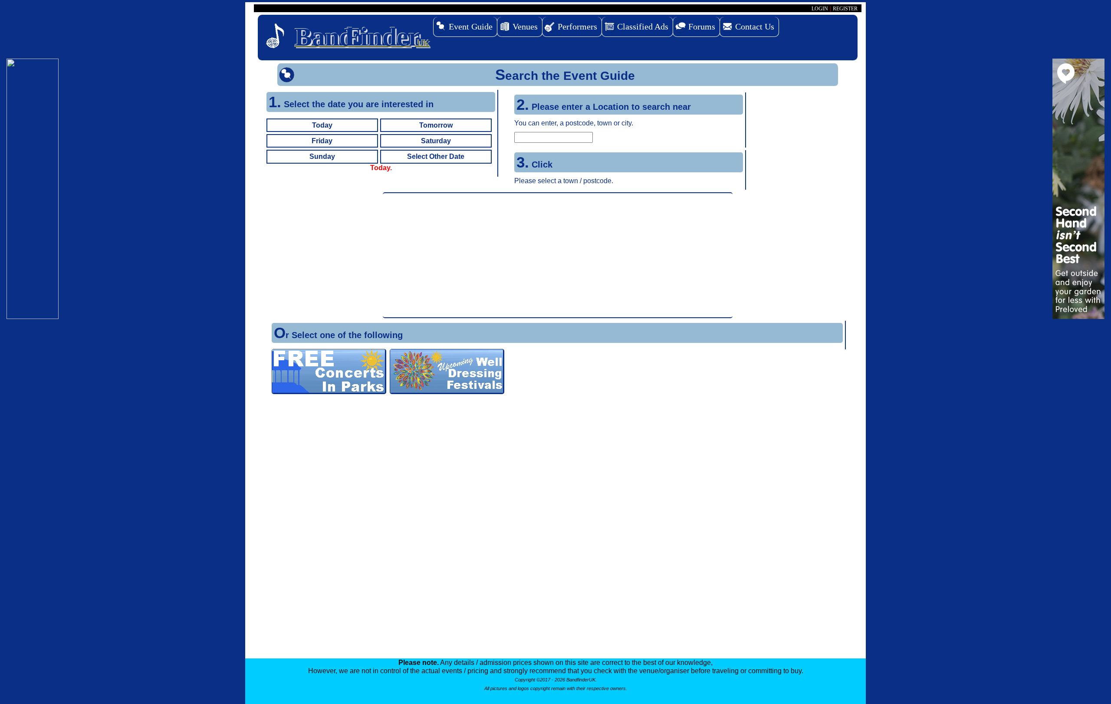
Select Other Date (435, 156)
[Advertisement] (557, 255)
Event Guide (471, 26)
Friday (322, 141)
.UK (362, 37)
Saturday (436, 141)
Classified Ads (642, 26)
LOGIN (820, 9)
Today (322, 125)
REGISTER (845, 9)
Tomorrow (436, 125)
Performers (577, 26)
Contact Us (754, 26)
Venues (525, 26)
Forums (701, 26)
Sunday (322, 156)
